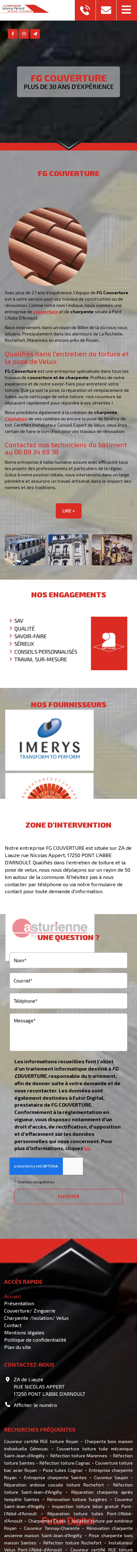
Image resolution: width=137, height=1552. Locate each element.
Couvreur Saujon (111, 1477)
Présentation (19, 1303)
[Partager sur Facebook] (13, 34)
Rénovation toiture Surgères (77, 1499)
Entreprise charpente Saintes (55, 1477)
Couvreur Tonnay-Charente (52, 1528)
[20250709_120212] (68, 550)
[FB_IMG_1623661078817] (112, 550)
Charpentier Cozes (47, 1520)
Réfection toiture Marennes (79, 1455)
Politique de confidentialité (35, 1340)
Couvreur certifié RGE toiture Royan (41, 1441)
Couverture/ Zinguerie (29, 1310)
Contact (13, 1325)
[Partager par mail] (35, 34)
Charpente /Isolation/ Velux (36, 1318)
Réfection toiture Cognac (65, 1463)
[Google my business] (24, 34)
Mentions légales (24, 1332)
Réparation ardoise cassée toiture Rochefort (54, 1484)
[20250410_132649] (25, 550)
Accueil (12, 1296)
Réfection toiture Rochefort (72, 1542)
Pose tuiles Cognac (63, 1470)
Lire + (68, 510)
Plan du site (17, 1347)
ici (87, 1148)
